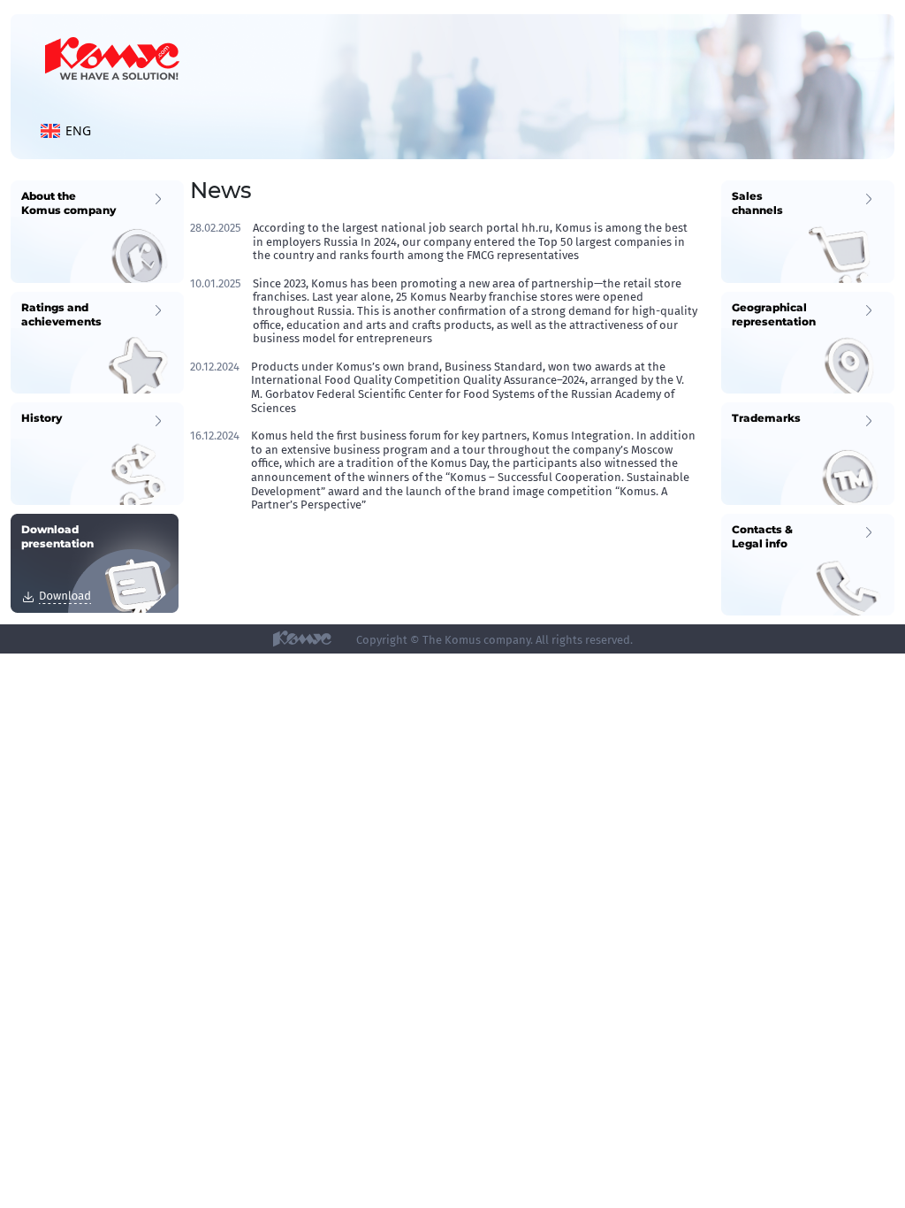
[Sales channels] (807, 230)
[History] (97, 452)
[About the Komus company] (97, 230)
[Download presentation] (95, 562)
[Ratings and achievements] (97, 341)
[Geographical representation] (807, 341)
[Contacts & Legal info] (807, 563)
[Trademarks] (807, 452)
